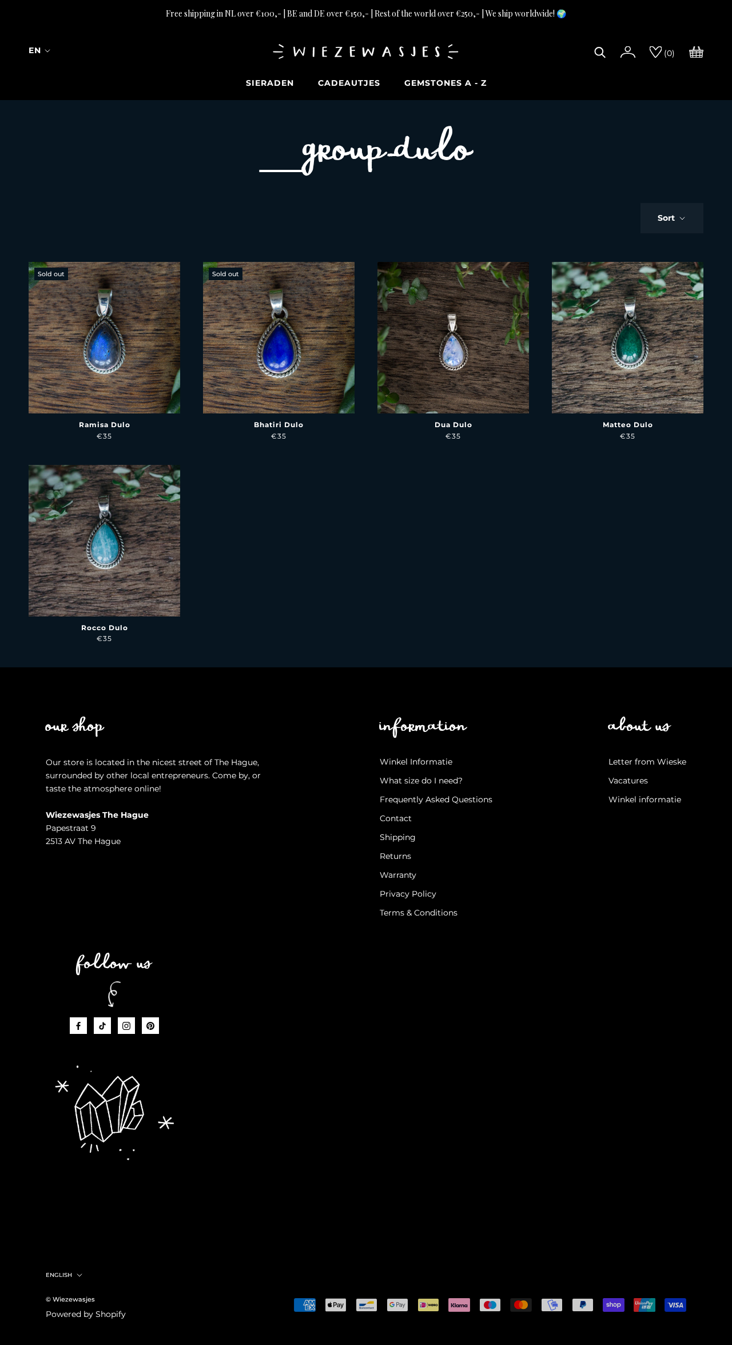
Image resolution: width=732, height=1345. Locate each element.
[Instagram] (126, 1025)
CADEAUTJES (349, 83)
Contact (396, 818)
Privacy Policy (408, 894)
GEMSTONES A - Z (445, 83)
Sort (667, 218)
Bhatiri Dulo (279, 424)
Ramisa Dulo (104, 424)
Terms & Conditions (419, 913)
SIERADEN (270, 83)
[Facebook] (78, 1025)
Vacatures (628, 780)
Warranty (398, 875)
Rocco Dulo (104, 627)
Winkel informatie (644, 799)
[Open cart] (696, 51)
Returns (395, 856)
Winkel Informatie (416, 762)
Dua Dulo (453, 424)
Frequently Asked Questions (436, 799)
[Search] (600, 51)
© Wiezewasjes (70, 1299)
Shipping (398, 837)
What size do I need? (421, 780)
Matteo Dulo (628, 424)
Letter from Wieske (647, 762)
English (59, 1275)
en (35, 50)
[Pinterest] (150, 1025)
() (668, 53)
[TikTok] (102, 1025)
